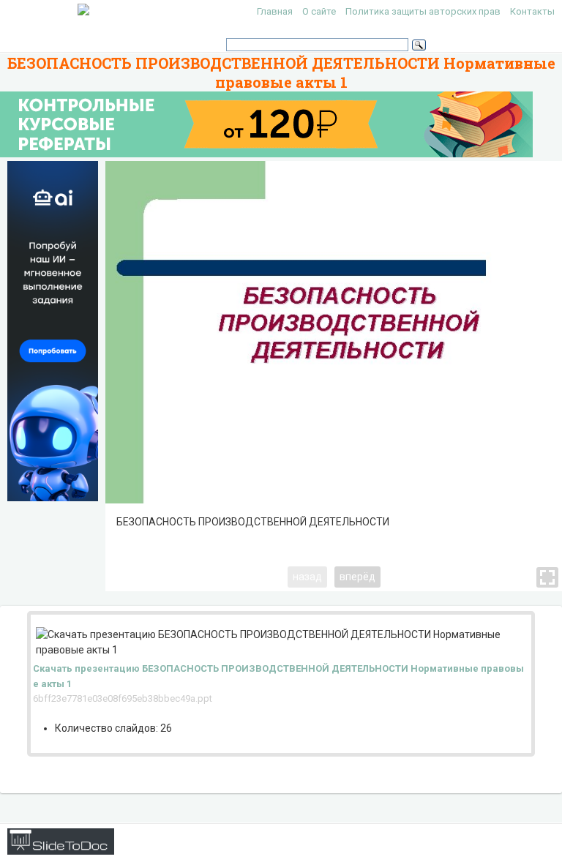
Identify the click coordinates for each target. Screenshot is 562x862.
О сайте (319, 11)
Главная (275, 11)
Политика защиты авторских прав (423, 11)
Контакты (532, 11)
